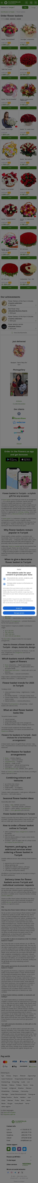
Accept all (19, 608)
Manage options (19, 613)
